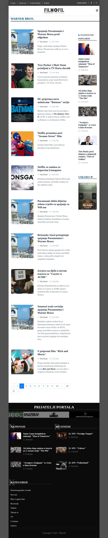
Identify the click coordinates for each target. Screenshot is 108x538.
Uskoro (84, 177)
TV (12, 517)
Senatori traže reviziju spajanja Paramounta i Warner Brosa (50, 309)
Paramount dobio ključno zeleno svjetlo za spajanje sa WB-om (53, 204)
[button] (97, 10)
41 (14, 391)
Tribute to (14, 512)
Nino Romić (44, 42)
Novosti (14, 495)
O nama (13, 3)
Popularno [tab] (84, 39)
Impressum (22, 3)
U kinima (14, 521)
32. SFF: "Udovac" (77, 448)
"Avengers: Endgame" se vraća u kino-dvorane (87, 125)
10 (57, 386)
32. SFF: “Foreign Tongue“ (80, 434)
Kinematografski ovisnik (21, 490)
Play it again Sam (18, 499)
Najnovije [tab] (87, 35)
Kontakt (46, 3)
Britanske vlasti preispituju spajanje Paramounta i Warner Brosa (53, 238)
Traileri (13, 508)
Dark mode (82, 3)
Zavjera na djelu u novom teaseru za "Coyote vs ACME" (52, 273)
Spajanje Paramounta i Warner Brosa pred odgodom (51, 34)
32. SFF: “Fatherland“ (78, 463)
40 (67, 386)
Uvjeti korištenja (35, 3)
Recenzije (63, 426)
